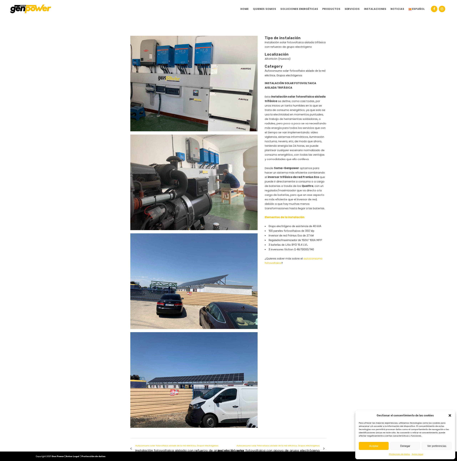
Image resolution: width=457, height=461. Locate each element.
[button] (450, 415)
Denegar (405, 445)
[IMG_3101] (194, 381)
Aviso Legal (72, 456)
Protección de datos (399, 454)
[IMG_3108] (194, 282)
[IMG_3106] (194, 84)
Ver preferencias (436, 445)
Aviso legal (417, 454)
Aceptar (373, 445)
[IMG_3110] (194, 183)
